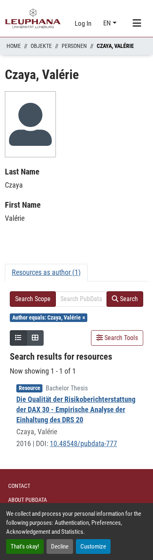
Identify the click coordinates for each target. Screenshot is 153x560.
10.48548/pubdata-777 (83, 443)
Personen (74, 46)
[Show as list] (18, 338)
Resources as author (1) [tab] (46, 272)
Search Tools (120, 338)
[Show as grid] (35, 338)
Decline (60, 546)
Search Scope (33, 299)
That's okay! (25, 546)
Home (14, 46)
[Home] (33, 18)
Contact (19, 486)
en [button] (108, 23)
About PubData (27, 500)
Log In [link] (83, 23)
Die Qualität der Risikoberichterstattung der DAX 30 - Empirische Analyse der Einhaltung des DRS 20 (75, 409)
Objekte (41, 46)
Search (128, 299)
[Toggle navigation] (136, 23)
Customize (93, 546)
